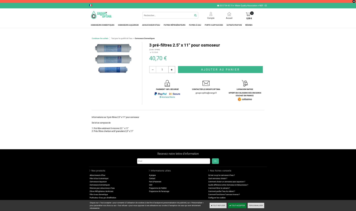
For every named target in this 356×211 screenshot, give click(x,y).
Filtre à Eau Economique (99, 179)
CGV (150, 185)
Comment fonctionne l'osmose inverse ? (224, 195)
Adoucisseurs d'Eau (97, 175)
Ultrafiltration (234, 25)
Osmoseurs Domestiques (145, 38)
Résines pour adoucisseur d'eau (102, 188)
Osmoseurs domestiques (102, 25)
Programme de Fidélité (157, 188)
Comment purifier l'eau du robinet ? (221, 191)
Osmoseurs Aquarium (128, 25)
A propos (152, 175)
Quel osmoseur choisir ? (217, 179)
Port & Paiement (155, 182)
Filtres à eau (195, 25)
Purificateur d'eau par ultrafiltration (103, 198)
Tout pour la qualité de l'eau (121, 38)
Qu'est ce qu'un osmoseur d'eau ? (221, 175)
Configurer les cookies (217, 198)
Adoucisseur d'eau (151, 25)
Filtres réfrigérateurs (174, 25)
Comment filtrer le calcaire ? (219, 188)
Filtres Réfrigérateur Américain (101, 191)
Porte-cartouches (214, 25)
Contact (152, 179)
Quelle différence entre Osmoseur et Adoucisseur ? (228, 185)
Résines (248, 25)
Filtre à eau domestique (99, 195)
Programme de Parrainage (159, 191)
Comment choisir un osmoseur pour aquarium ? (226, 182)
